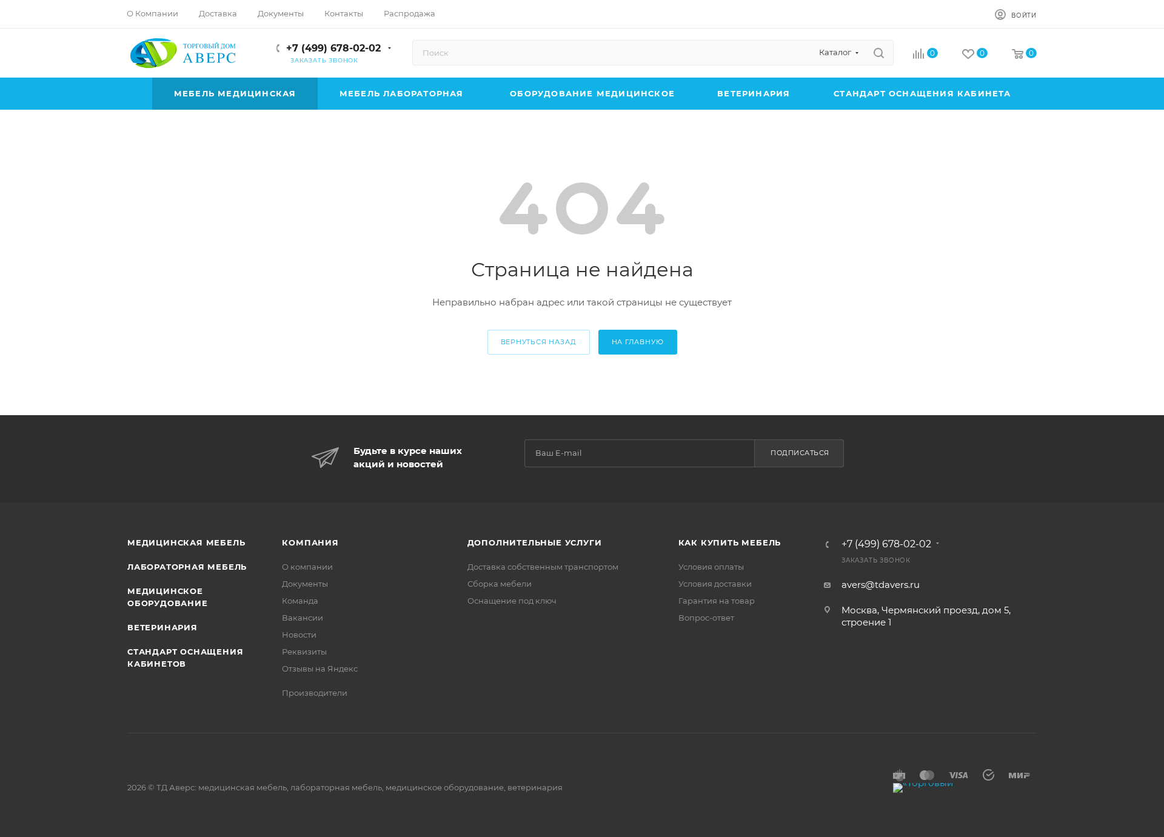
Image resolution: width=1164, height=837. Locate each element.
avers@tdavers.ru (880, 584)
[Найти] (879, 52)
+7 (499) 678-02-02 (333, 48)
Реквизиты (304, 651)
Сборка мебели (499, 584)
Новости (299, 634)
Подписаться (800, 453)
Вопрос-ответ (706, 617)
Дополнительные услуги (534, 542)
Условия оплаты (711, 567)
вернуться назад (539, 342)
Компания (310, 542)
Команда (300, 600)
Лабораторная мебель (187, 567)
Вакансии (302, 617)
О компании (307, 567)
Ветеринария (162, 627)
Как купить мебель (729, 542)
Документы (305, 584)
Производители (314, 693)
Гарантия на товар (716, 600)
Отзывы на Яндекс (320, 668)
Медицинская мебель (186, 542)
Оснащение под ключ (512, 600)
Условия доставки (715, 584)
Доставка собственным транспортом (542, 567)
